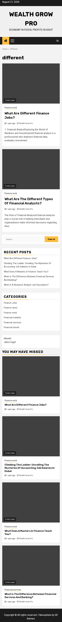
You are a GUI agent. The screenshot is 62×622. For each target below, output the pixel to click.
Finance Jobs (10, 302)
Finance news (10, 307)
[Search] (57, 41)
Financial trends (11, 327)
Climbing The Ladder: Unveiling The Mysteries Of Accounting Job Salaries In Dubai (30, 468)
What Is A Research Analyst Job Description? (26, 284)
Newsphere (45, 615)
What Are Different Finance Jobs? (20, 258)
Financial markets (12, 317)
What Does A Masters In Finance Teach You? (26, 271)
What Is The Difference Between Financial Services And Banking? (30, 596)
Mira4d (7, 338)
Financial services (12, 322)
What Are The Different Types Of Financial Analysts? (29, 201)
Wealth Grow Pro (26, 123)
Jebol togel (10, 342)
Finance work (11, 107)
